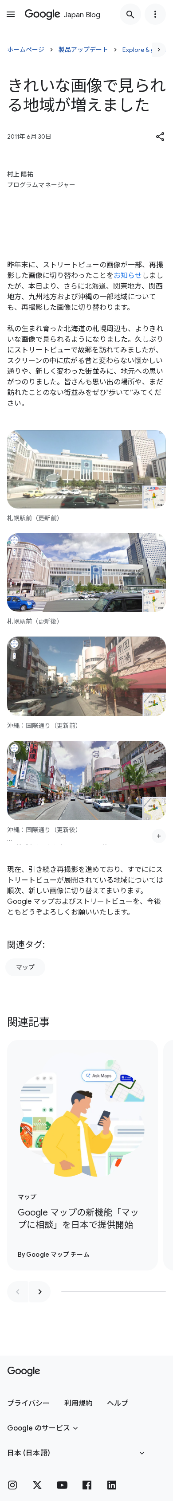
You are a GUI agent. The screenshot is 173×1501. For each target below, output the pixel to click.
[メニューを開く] (10, 14)
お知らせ (128, 275)
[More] (159, 836)
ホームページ (25, 50)
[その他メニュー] (155, 14)
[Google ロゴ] (23, 1371)
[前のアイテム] (17, 1291)
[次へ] (159, 50)
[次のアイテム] (40, 1291)
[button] (160, 136)
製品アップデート (83, 50)
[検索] (130, 14)
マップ (25, 967)
